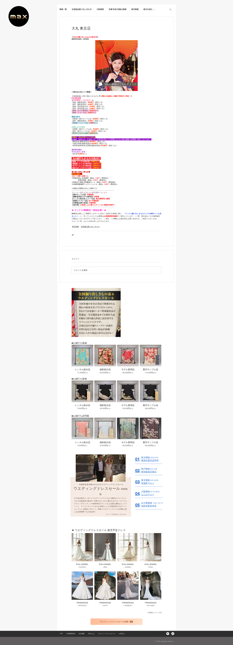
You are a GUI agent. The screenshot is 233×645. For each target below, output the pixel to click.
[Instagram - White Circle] (172, 633)
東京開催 (75, 227)
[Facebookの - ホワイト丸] (167, 633)
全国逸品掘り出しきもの (90, 227)
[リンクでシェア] (73, 235)
